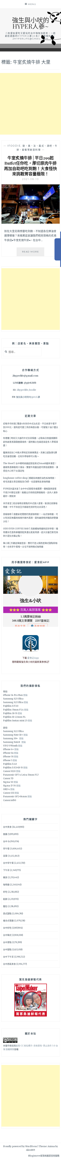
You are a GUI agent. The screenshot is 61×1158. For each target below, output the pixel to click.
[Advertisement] (30, 104)
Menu (32, 4)
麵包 (5, 906)
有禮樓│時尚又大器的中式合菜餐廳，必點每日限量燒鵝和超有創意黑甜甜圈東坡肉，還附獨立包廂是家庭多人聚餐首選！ (30, 442)
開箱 (25, 695)
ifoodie (14, 145)
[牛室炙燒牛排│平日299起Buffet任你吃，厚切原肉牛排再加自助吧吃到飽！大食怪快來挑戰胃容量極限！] (30, 222)
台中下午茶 (8, 956)
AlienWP (30, 1150)
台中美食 (7, 827)
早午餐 (6, 848)
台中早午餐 (8, 863)
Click (57, 249)
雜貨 (5, 877)
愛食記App (33, 657)
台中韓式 (7, 935)
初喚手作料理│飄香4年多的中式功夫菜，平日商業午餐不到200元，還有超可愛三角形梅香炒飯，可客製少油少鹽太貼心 (30, 427)
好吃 (5, 891)
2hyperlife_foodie (26, 390)
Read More (33, 253)
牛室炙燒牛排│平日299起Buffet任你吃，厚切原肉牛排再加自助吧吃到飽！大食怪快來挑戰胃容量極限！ (30, 166)
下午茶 (6, 870)
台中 (5, 841)
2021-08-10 (30, 179)
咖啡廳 (6, 884)
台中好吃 (7, 927)
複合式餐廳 (8, 920)
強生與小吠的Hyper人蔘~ (30, 23)
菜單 (5, 855)
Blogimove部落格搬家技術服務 (43, 1155)
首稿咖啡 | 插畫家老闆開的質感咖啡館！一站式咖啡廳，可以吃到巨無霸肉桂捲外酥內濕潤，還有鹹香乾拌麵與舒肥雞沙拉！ (30, 518)
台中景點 (7, 942)
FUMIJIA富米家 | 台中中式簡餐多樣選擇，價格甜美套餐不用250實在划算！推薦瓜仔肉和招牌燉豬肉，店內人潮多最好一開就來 (30, 492)
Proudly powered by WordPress (20, 1146)
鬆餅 (5, 899)
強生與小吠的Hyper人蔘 (28, 397)
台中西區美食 (9, 964)
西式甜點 (7, 913)
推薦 (5, 834)
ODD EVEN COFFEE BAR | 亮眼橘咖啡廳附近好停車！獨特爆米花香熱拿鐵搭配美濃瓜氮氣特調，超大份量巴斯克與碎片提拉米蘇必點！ (30, 532)
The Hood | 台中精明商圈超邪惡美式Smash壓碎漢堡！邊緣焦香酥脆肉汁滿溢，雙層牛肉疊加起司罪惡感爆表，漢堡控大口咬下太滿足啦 (30, 467)
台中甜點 (7, 949)
